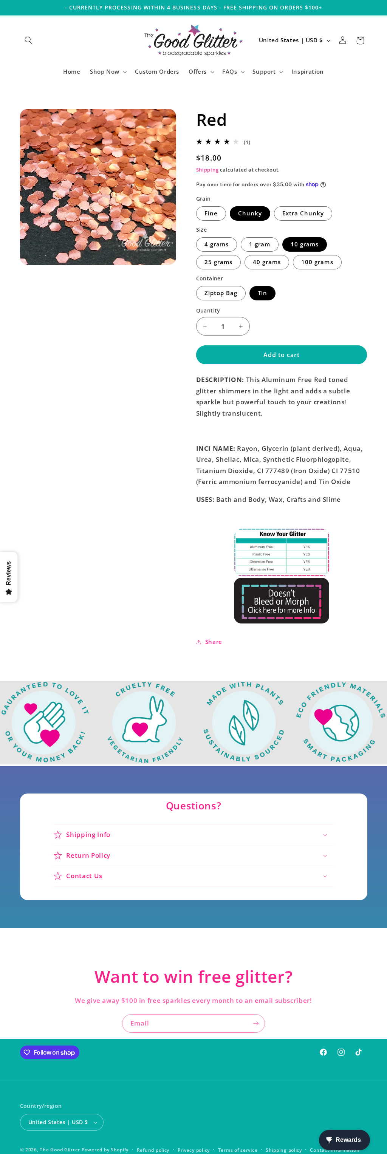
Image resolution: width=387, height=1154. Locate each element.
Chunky (250, 213)
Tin (262, 293)
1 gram (259, 244)
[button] (28, 40)
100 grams (317, 262)
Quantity (208, 310)
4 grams (216, 244)
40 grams (267, 262)
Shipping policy (284, 1150)
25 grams (218, 262)
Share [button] (213, 641)
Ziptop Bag (221, 293)
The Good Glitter (60, 1149)
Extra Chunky (303, 213)
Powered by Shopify (105, 1149)
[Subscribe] (256, 1023)
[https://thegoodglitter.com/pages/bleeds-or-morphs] (281, 600)
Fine (211, 213)
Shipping (207, 170)
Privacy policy (194, 1150)
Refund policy (153, 1150)
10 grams (305, 244)
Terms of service (238, 1150)
